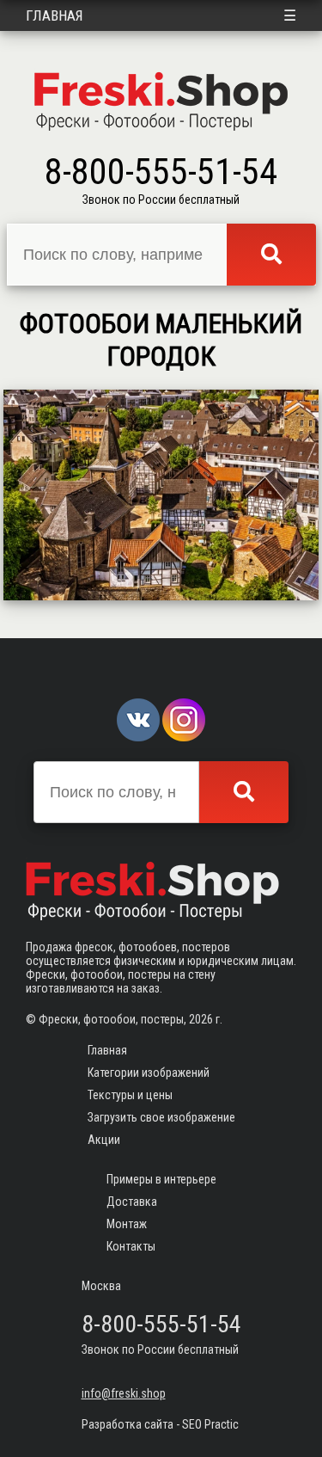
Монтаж (126, 1224)
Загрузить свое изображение (161, 1117)
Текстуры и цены (130, 1095)
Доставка (131, 1201)
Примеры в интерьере (161, 1179)
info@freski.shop (124, 1393)
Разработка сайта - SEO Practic (160, 1424)
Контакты (130, 1246)
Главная (54, 15)
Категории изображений (149, 1072)
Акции (104, 1140)
